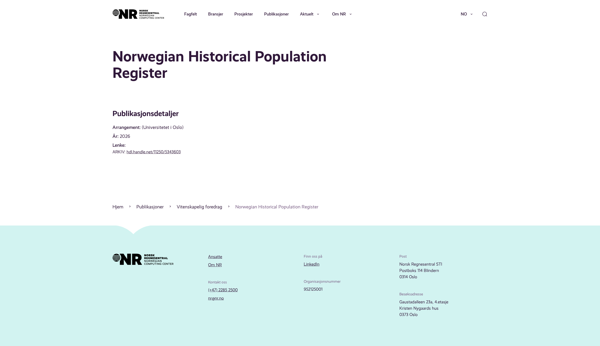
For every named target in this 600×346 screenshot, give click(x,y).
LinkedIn (311, 264)
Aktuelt (306, 13)
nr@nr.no (216, 298)
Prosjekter (243, 13)
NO (464, 13)
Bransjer (215, 13)
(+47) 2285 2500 (223, 290)
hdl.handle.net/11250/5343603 (154, 152)
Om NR (339, 13)
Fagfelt (190, 13)
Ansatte (215, 256)
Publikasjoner (276, 13)
